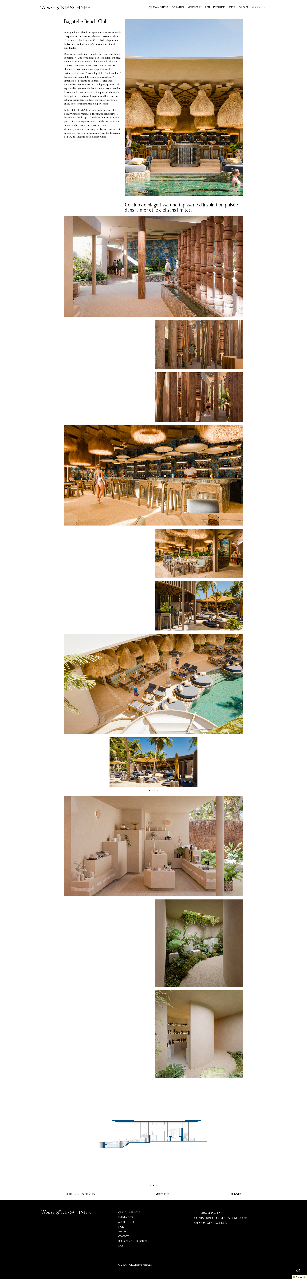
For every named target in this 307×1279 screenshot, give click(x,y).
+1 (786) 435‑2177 (208, 1213)
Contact (243, 8)
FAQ (120, 1246)
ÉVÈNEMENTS (178, 8)
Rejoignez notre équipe (132, 1241)
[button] (113, 763)
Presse (232, 8)
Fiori (207, 8)
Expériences (219, 8)
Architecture (194, 8)
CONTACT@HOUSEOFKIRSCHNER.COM (220, 1218)
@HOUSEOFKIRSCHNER (210, 1223)
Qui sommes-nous (158, 8)
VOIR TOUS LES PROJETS (80, 1194)
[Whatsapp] (298, 1270)
